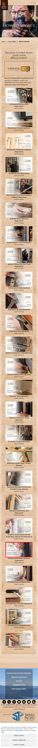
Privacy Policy (30, 707)
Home (3, 41)
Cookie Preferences (19, 709)
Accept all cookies (19, 744)
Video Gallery (12, 41)
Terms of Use (21, 707)
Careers (19, 681)
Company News (19, 685)
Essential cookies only (19, 740)
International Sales (19, 689)
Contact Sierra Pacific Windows (19, 673)
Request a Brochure (19, 677)
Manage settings (19, 735)
